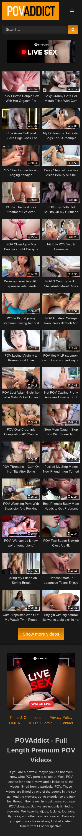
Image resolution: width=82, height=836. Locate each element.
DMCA (14, 723)
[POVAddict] (33, 11)
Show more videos (41, 634)
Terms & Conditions (25, 718)
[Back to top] (68, 822)
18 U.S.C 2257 (40, 723)
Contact (66, 723)
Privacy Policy (60, 718)
